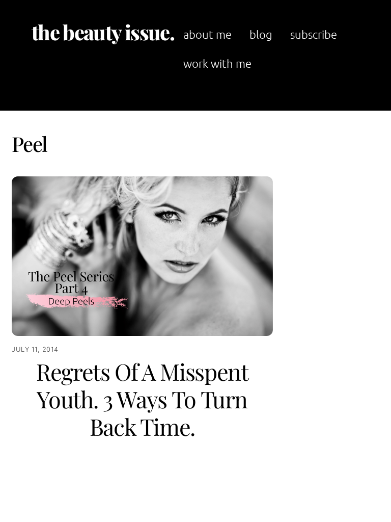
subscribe (313, 34)
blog (260, 34)
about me (207, 34)
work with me (217, 63)
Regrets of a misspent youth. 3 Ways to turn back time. (142, 398)
